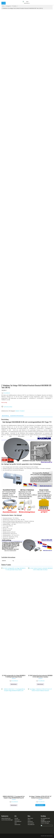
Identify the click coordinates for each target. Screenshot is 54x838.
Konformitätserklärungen (7, 820)
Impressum (17, 820)
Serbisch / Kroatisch (19, 411)
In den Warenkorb (39, 805)
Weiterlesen (14, 684)
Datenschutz (17, 824)
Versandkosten (7, 393)
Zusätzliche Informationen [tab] (16, 415)
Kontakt (16, 818)
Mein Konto (30, 818)
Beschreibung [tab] (5, 415)
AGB (16, 823)
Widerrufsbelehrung (5, 818)
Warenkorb (30, 821)
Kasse (29, 820)
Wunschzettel (31, 823)
